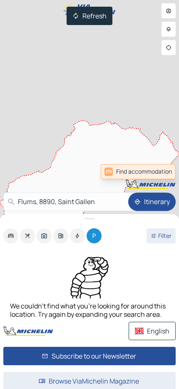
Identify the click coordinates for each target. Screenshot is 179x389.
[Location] (169, 47)
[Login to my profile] (169, 10)
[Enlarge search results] (89, 218)
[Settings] (169, 29)
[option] (10, 235)
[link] (157, 171)
